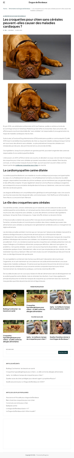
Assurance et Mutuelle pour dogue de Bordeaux (22, 397)
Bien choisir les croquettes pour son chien (20, 400)
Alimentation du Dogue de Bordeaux (14, 16)
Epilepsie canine (11, 406)
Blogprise (45, 455)
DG (5, 30)
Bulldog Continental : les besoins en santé (12, 310)
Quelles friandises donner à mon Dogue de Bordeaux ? (60, 338)
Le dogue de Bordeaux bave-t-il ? (17, 408)
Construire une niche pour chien (17, 403)
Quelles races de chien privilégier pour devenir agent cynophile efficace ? (31, 378)
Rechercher (10, 349)
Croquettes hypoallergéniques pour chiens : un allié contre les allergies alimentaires (35, 308)
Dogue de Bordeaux (38, 2)
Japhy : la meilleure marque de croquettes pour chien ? (60, 308)
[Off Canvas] (4, 2)
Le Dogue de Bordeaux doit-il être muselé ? (20, 411)
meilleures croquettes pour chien (26, 165)
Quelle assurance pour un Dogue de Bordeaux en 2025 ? (25, 382)
